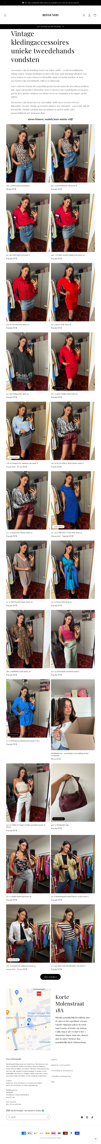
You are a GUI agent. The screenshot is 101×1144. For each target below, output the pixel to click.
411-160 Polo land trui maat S (18, 255)
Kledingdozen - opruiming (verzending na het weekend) (70, 754)
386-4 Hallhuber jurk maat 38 (18, 671)
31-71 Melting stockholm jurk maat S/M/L (23, 741)
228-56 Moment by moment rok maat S (22, 463)
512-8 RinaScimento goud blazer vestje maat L (70, 896)
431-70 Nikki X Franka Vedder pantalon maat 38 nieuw (25, 826)
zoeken (54, 1059)
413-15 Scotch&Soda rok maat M (64, 186)
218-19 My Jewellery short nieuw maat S (67, 463)
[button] (5, 15)
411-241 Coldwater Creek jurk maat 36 (66, 532)
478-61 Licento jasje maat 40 (17, 324)
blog (53, 1082)
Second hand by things (53, 1138)
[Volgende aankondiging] (96, 2)
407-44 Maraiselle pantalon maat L (65, 671)
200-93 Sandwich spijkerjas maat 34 (21, 966)
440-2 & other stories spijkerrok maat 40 (68, 255)
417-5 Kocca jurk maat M (61, 324)
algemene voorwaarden (60, 1065)
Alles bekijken (50, 977)
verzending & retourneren (62, 1070)
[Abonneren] (47, 1117)
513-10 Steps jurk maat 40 (61, 602)
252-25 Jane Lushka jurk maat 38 (64, 394)
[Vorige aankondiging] (5, 2)
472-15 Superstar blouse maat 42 (19, 532)
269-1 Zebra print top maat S (18, 186)
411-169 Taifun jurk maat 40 (17, 394)
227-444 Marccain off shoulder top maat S (68, 966)
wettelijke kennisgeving (60, 1076)
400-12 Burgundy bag (60, 825)
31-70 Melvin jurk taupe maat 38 (19, 602)
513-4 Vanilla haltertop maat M (18, 896)
